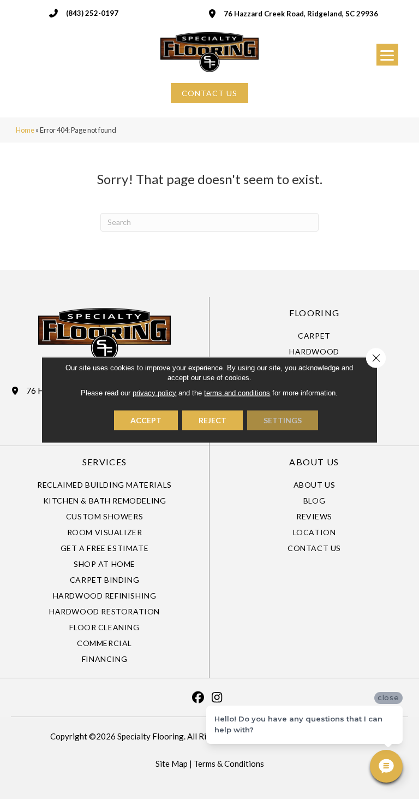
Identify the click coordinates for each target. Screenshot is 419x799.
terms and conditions (237, 392)
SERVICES (104, 462)
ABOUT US (314, 462)
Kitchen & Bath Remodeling (104, 500)
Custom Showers (104, 516)
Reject (212, 419)
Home (25, 130)
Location (314, 532)
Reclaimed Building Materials (104, 484)
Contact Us (314, 548)
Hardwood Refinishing (105, 595)
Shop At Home (104, 564)
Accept (145, 419)
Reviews (314, 516)
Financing (104, 659)
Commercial (104, 643)
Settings (283, 419)
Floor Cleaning (104, 627)
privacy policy (154, 392)
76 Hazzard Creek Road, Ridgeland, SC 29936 (301, 13)
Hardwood (314, 351)
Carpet (314, 335)
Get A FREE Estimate (104, 548)
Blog (314, 500)
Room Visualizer (104, 532)
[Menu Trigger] (387, 55)
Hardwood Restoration (104, 611)
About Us (315, 484)
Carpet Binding (104, 579)
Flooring (314, 312)
